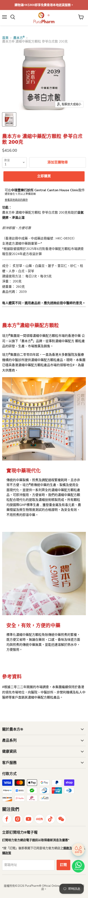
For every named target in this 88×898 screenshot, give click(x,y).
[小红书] (39, 819)
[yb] (28, 819)
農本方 (19, 38)
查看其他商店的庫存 (16, 199)
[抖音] (50, 819)
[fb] (7, 819)
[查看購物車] (81, 17)
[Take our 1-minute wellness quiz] (78, 850)
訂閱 (63, 865)
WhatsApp (78, 869)
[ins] (17, 819)
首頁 (5, 38)
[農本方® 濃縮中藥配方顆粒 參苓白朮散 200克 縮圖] (9, 119)
